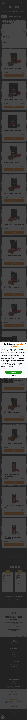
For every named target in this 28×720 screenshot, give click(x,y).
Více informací (4, 368)
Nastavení (13, 375)
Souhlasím (13, 372)
